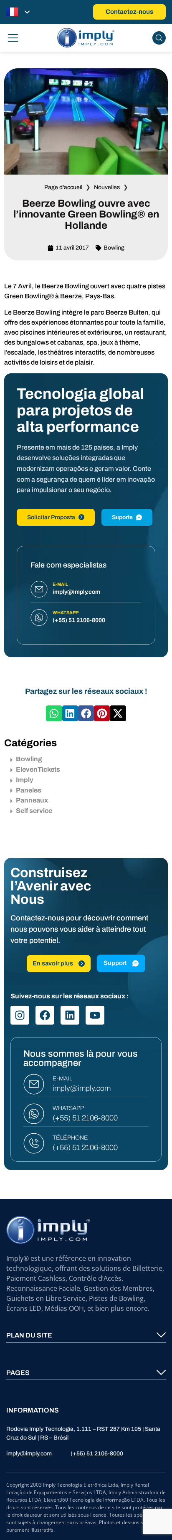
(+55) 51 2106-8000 (85, 1118)
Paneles (28, 790)
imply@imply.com (82, 1088)
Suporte (122, 517)
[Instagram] (19, 1015)
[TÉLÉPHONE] (33, 1143)
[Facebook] (44, 1015)
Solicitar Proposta (51, 517)
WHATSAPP (68, 1108)
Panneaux (32, 800)
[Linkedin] (70, 1015)
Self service (34, 810)
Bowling (114, 248)
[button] (54, 713)
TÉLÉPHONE (70, 1138)
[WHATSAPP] (33, 1113)
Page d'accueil (63, 187)
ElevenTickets (38, 769)
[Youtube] (95, 1015)
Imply (24, 779)
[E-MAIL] (33, 1084)
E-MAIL (62, 1078)
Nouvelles (107, 187)
